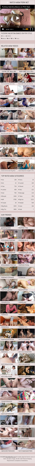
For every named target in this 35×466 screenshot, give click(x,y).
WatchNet (19, 2)
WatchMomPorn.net (10, 457)
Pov (13, 38)
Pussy (17, 38)
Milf (9, 38)
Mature (4, 38)
